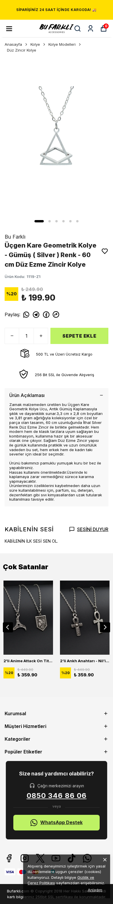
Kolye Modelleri (62, 44)
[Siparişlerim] (90, 28)
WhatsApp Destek (61, 822)
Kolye (35, 44)
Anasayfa (13, 44)
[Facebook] (9, 858)
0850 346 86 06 (57, 796)
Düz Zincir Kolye (21, 50)
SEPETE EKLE (79, 336)
